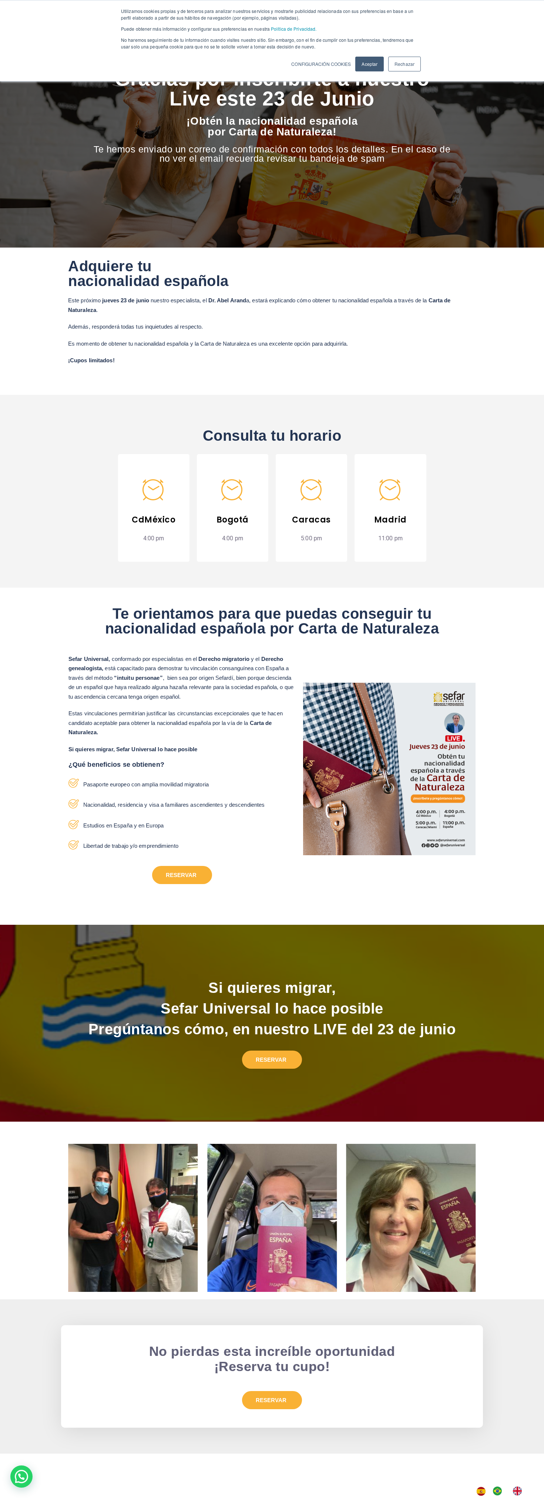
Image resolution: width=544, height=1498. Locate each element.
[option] (499, 1491)
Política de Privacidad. (293, 29)
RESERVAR (181, 875)
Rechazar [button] (404, 64)
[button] (21, 1476)
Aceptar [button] (369, 64)
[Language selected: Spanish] (503, 1491)
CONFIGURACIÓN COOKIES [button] (321, 64)
